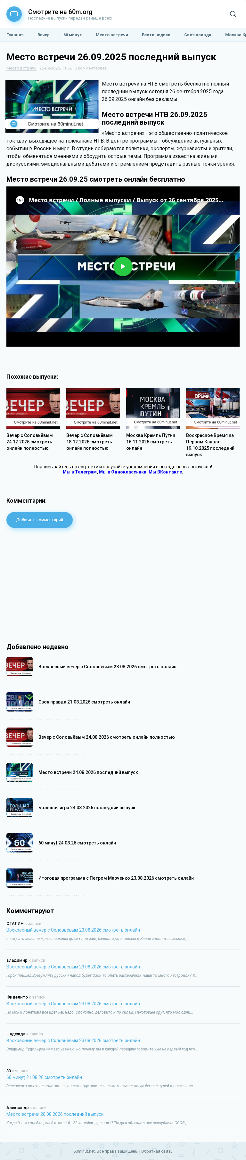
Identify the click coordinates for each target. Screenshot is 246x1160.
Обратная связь (157, 1151)
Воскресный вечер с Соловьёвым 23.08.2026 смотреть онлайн (73, 930)
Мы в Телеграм (80, 471)
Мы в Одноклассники (122, 471)
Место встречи (21, 68)
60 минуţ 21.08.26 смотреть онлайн (44, 1077)
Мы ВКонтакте (165, 471)
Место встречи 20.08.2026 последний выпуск (54, 1114)
